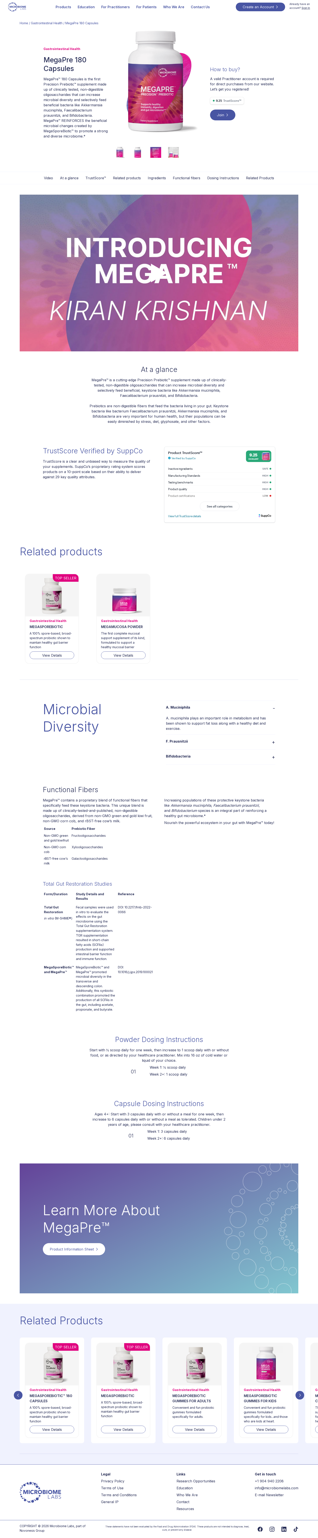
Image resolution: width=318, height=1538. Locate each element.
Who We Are (173, 7)
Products (63, 7)
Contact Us (200, 7)
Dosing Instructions (223, 178)
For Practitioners (115, 7)
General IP (110, 1502)
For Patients (146, 7)
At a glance (69, 178)
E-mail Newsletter (269, 1495)
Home (24, 23)
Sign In (306, 8)
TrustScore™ (95, 178)
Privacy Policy (112, 1481)
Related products (127, 178)
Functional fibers (186, 178)
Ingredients (157, 178)
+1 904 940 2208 (269, 1481)
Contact (183, 1502)
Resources (185, 1509)
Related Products (260, 178)
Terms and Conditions (119, 1495)
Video (48, 178)
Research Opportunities (196, 1481)
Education (86, 7)
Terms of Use (112, 1488)
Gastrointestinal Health (47, 23)
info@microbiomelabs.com (276, 1488)
